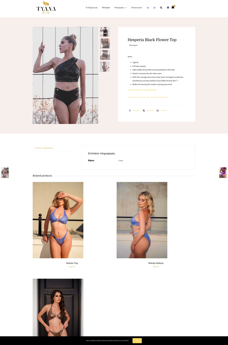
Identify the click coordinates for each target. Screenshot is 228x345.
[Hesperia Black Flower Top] (65, 75)
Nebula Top (72, 263)
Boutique (137, 97)
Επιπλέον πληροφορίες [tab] (44, 148)
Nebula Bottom (156, 263)
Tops (148, 97)
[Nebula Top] (58, 220)
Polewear (143, 97)
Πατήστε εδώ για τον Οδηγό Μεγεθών (142, 90)
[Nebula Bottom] (142, 220)
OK (137, 341)
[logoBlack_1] (46, 2)
